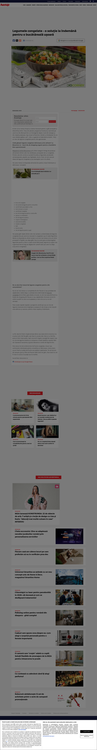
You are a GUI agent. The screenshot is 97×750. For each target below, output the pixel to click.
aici (7, 741)
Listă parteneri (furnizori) (48, 736)
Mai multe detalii (22, 729)
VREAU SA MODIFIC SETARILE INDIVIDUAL (86, 736)
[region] (48, 735)
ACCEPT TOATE (87, 731)
